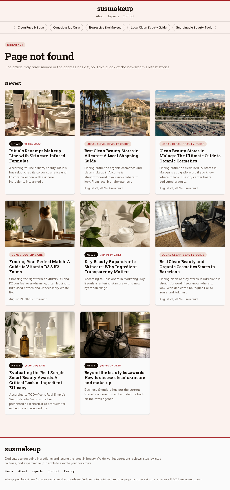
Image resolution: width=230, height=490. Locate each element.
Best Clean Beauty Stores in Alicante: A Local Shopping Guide (111, 156)
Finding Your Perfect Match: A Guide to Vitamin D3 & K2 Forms (39, 266)
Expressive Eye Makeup (105, 27)
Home (9, 471)
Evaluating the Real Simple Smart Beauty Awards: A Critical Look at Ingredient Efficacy (36, 380)
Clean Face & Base (31, 27)
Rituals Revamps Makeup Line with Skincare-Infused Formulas (37, 156)
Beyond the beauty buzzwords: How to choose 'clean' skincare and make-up (114, 377)
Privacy (69, 471)
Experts (113, 16)
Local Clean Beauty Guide (149, 27)
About (100, 16)
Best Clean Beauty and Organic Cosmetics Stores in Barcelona (187, 266)
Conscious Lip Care (66, 27)
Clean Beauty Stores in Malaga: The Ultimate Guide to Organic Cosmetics (190, 156)
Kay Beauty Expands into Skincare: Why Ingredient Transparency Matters (110, 266)
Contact (128, 16)
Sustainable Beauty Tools (194, 27)
